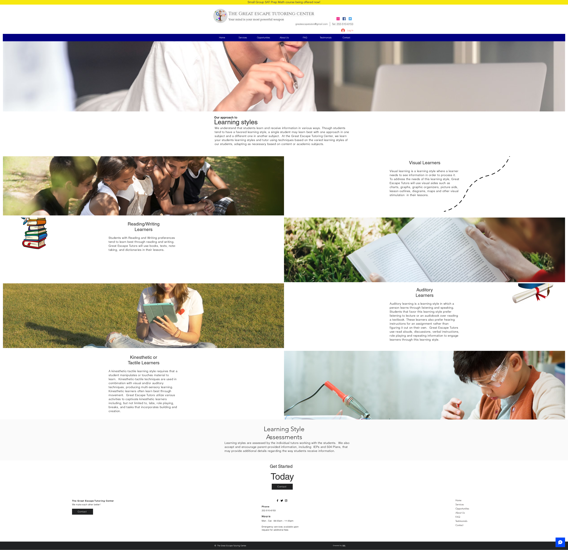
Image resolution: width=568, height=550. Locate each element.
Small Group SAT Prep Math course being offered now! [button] (284, 2)
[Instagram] (338, 18)
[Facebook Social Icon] (344, 18)
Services (459, 504)
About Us (460, 512)
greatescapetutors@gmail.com (311, 23)
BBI (344, 545)
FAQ (457, 516)
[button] (263, 37)
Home (458, 500)
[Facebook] (277, 500)
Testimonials (461, 521)
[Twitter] (281, 500)
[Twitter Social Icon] (350, 18)
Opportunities (462, 508)
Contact (459, 525)
